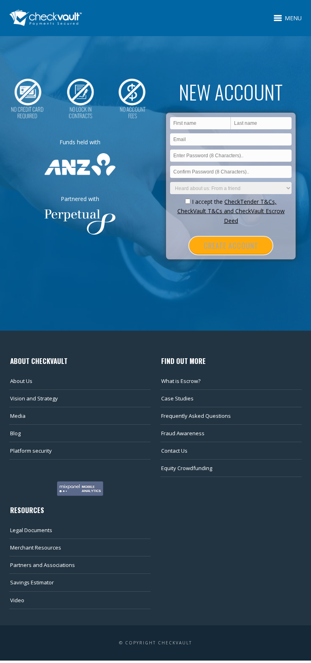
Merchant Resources (35, 547)
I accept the (231, 211)
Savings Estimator (32, 582)
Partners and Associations (42, 565)
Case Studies (177, 398)
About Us (21, 381)
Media (18, 415)
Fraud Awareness (182, 433)
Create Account (231, 245)
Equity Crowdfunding (186, 468)
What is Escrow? (180, 381)
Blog (15, 433)
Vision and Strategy (34, 398)
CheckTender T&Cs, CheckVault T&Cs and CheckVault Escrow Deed (231, 211)
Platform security (31, 450)
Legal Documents (31, 530)
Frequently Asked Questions (196, 415)
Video (17, 600)
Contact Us (174, 450)
